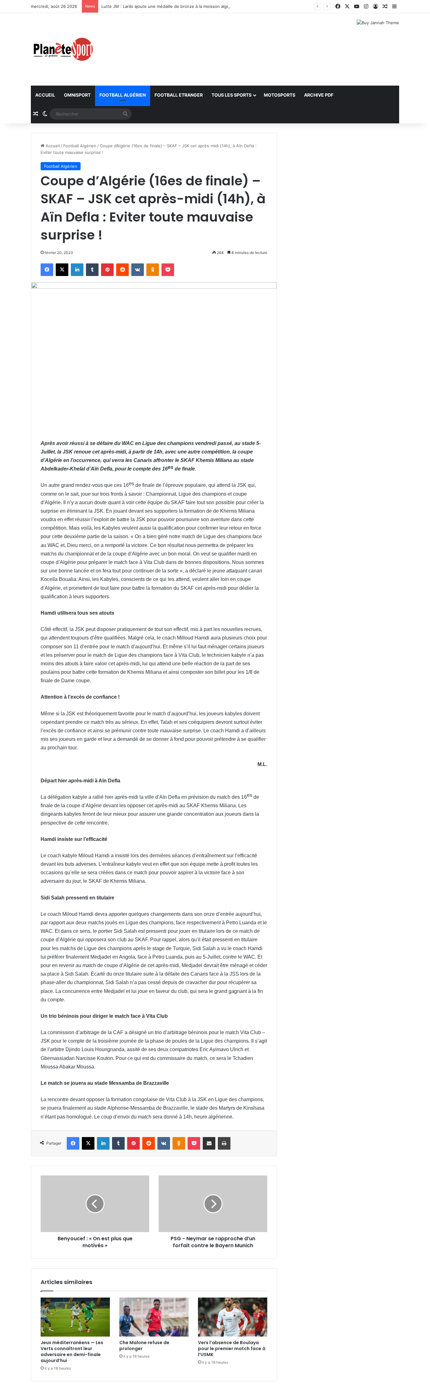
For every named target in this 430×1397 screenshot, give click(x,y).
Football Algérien (122, 95)
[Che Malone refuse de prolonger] (154, 1317)
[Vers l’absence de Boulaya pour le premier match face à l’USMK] (232, 1317)
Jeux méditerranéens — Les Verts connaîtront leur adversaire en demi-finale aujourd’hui (72, 1351)
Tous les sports (232, 95)
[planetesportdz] (62, 49)
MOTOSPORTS (279, 95)
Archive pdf (318, 95)
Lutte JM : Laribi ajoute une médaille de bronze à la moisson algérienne (171, 6)
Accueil (45, 95)
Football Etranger (179, 95)
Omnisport (77, 95)
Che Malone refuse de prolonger (144, 1345)
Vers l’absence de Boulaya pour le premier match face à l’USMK (231, 1348)
